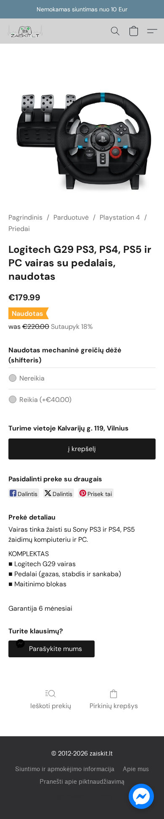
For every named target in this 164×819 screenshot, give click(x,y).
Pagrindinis (25, 217)
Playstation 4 (120, 217)
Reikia (45, 399)
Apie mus (136, 769)
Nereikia (32, 378)
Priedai (19, 228)
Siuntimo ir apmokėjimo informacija (64, 769)
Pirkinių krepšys (114, 705)
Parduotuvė (71, 217)
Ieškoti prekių (50, 705)
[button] (26, 31)
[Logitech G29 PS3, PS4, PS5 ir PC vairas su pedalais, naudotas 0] (82, 138)
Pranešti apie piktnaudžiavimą (82, 781)
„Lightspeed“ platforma (82, 796)
